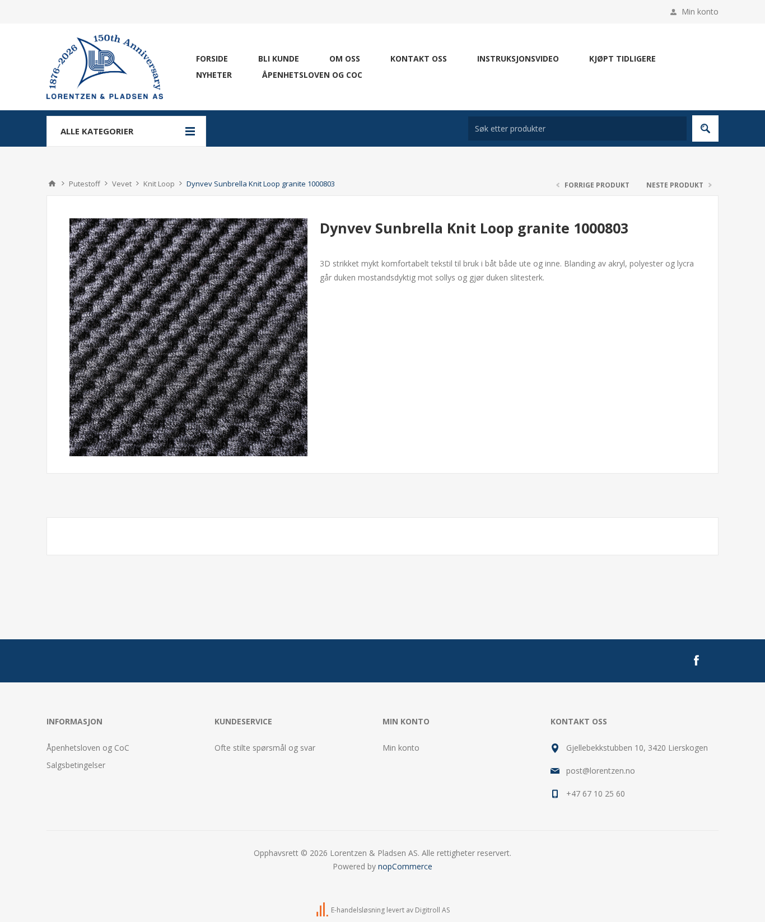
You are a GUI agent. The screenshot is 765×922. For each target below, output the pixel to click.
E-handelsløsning (358, 910)
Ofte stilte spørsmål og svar (264, 747)
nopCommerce (405, 866)
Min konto (700, 11)
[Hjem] (52, 184)
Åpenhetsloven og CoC (87, 747)
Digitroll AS (432, 910)
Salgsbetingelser (75, 765)
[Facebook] (696, 661)
